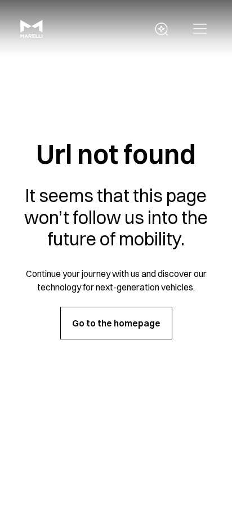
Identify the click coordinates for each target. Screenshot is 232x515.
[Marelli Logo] (31, 34)
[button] (200, 29)
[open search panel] (161, 29)
